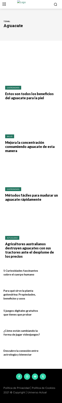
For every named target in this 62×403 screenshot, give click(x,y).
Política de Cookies (43, 388)
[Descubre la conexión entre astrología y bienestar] (50, 353)
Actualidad (12, 238)
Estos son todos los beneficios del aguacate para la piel (29, 96)
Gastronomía (13, 88)
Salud (9, 136)
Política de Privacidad (16, 388)
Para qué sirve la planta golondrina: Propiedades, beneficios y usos (19, 294)
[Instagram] (27, 376)
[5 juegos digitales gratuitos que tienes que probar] (50, 313)
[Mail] (35, 376)
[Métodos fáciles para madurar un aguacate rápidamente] (31, 170)
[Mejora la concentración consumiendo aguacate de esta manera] (31, 117)
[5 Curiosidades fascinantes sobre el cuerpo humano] (50, 273)
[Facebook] (19, 376)
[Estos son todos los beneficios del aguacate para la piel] (31, 68)
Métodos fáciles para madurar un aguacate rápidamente (31, 197)
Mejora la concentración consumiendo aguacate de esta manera (30, 146)
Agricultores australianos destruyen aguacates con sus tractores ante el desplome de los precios (29, 250)
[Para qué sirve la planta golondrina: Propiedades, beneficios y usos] (50, 293)
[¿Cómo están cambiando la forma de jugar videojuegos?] (50, 333)
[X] (43, 376)
